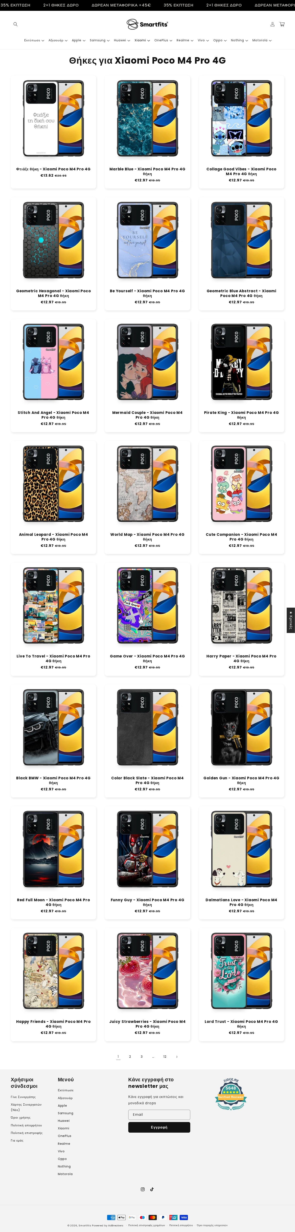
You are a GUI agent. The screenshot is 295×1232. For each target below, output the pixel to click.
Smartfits (85, 1225)
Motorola (65, 1174)
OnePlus (65, 1136)
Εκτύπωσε (66, 1090)
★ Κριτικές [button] (291, 620)
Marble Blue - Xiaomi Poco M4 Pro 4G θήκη (147, 171)
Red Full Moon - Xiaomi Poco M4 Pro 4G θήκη (53, 902)
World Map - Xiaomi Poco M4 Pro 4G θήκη (147, 537)
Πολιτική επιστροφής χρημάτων (146, 1225)
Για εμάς (17, 1140)
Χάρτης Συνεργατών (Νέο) (26, 1107)
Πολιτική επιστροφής (27, 1133)
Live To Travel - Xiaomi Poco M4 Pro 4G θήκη (53, 659)
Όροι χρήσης (21, 1117)
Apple (62, 1105)
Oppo (62, 1159)
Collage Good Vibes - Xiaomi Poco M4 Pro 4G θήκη (241, 171)
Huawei (64, 1121)
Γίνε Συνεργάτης (23, 1097)
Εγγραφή (159, 1127)
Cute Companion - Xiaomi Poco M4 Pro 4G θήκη (241, 537)
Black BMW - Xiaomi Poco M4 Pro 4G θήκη (53, 780)
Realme (64, 1144)
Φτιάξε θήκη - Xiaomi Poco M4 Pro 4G (53, 169)
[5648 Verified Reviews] (231, 1111)
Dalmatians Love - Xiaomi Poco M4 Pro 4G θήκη (241, 902)
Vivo (61, 1151)
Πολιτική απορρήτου (26, 1125)
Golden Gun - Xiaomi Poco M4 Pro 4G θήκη (241, 780)
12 (165, 1056)
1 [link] (118, 1056)
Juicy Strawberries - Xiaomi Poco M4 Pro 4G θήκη (147, 1024)
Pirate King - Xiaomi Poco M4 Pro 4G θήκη (241, 415)
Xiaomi (64, 1128)
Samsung (66, 1113)
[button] (15, 24)
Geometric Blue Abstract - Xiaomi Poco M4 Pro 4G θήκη (241, 293)
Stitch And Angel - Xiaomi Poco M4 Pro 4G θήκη (53, 415)
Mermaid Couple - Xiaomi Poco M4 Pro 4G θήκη (147, 415)
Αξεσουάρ (65, 1098)
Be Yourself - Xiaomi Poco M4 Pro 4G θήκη (147, 293)
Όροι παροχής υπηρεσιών (212, 1225)
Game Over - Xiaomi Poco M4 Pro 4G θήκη (147, 659)
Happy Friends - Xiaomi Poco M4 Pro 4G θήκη (53, 1024)
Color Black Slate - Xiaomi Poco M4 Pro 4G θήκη (147, 780)
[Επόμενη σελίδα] (176, 1057)
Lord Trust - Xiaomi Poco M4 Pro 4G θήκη (241, 1024)
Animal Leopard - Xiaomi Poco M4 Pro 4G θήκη (53, 537)
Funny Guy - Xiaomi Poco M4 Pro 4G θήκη (147, 902)
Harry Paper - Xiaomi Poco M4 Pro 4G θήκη (241, 659)
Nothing (64, 1166)
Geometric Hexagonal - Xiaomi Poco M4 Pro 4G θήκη (53, 293)
